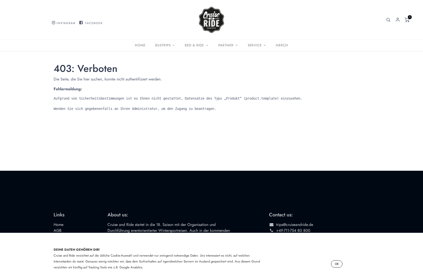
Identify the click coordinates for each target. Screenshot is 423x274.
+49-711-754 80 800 (293, 230)
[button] (388, 20)
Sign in (397, 20)
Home (58, 224)
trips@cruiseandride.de (294, 224)
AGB (57, 230)
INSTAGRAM (66, 23)
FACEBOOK (94, 23)
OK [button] (337, 264)
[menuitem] (140, 45)
